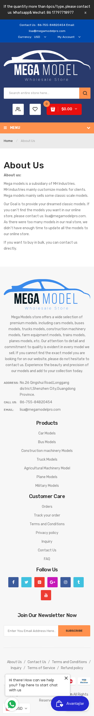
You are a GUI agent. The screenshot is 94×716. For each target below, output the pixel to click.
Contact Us (47, 550)
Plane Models (47, 477)
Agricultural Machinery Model (47, 468)
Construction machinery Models (47, 451)
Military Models (47, 486)
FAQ (47, 559)
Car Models (47, 433)
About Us (14, 662)
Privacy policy (47, 533)
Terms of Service (41, 668)
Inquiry (47, 541)
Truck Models (47, 459)
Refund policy (72, 668)
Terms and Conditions (47, 524)
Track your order (47, 515)
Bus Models (47, 442)
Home (8, 141)
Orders (47, 507)
